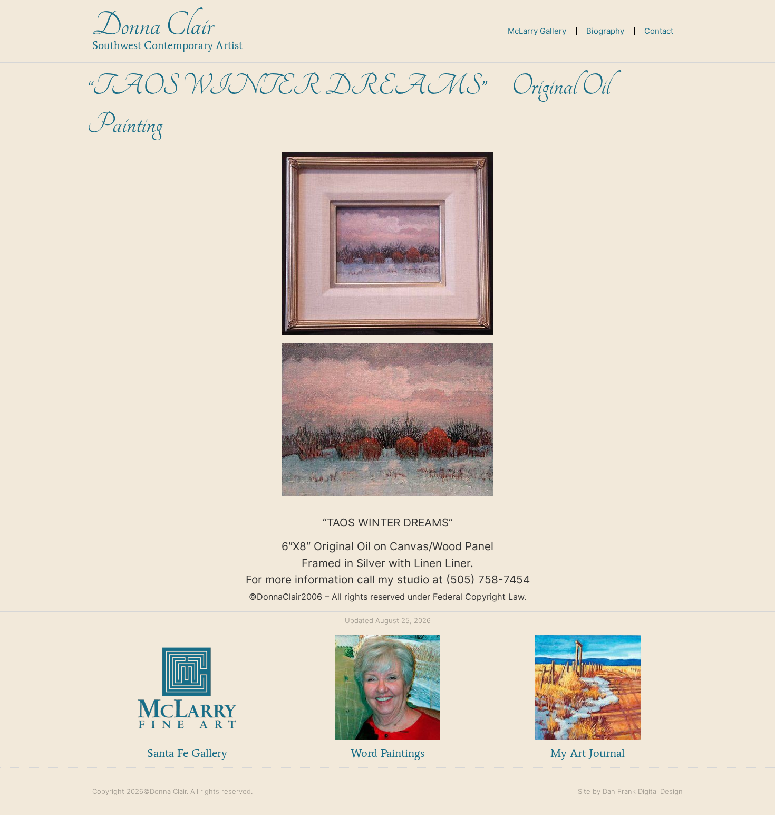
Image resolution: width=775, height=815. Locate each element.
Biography (605, 31)
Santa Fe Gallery (187, 753)
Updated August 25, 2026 (388, 620)
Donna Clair (152, 25)
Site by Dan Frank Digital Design (630, 791)
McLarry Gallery (537, 31)
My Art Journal (587, 753)
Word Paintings (387, 753)
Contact (658, 31)
